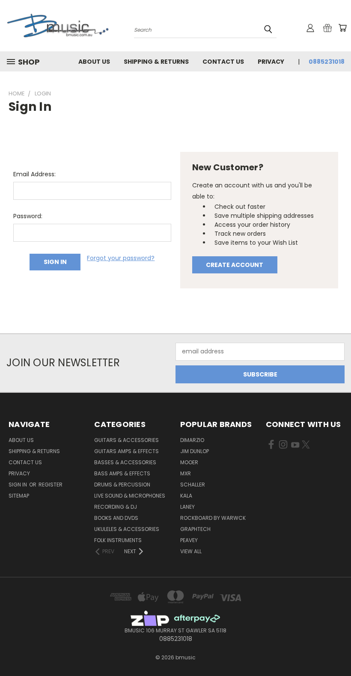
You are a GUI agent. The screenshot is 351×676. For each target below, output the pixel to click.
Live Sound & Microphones (129, 495)
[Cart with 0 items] (342, 28)
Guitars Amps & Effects (126, 451)
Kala (186, 495)
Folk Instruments (118, 540)
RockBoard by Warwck (213, 518)
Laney (187, 506)
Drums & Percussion (122, 484)
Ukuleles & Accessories (126, 529)
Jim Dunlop (194, 451)
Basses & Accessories (125, 462)
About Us (94, 61)
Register (50, 484)
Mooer (189, 462)
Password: (27, 216)
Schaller (192, 484)
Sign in (18, 484)
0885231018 (327, 61)
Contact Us (223, 61)
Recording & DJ (115, 506)
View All (191, 551)
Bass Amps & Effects (122, 473)
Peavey (189, 540)
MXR (185, 473)
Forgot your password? (121, 258)
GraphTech (195, 529)
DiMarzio (192, 440)
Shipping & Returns (156, 61)
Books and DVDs (116, 518)
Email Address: (34, 174)
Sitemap (19, 495)
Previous (337, 649)
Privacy (271, 61)
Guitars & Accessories (126, 440)
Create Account (234, 265)
